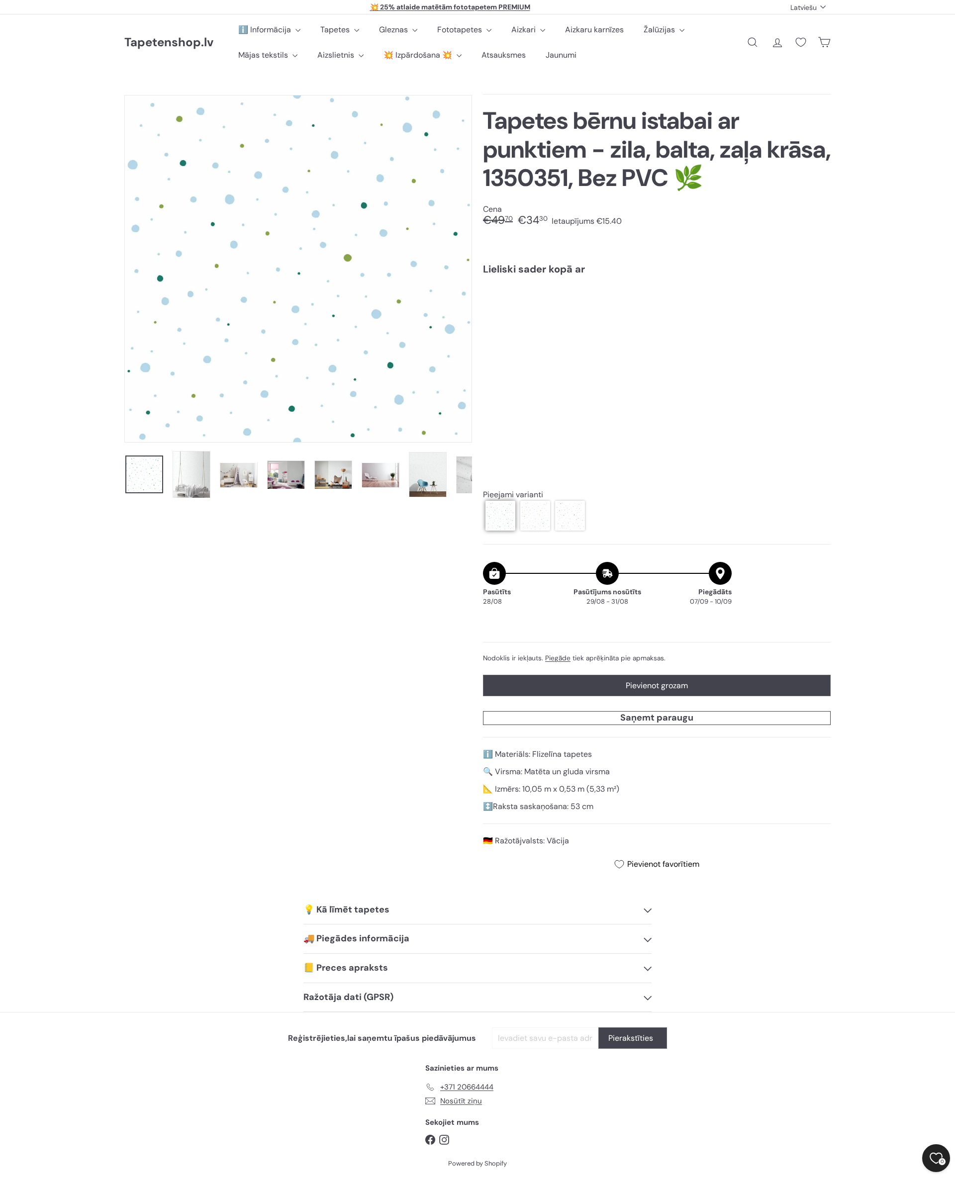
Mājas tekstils (264, 55)
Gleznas (394, 29)
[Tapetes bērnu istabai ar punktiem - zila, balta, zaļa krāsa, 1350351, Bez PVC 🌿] (657, 318)
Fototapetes (460, 29)
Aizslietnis (336, 55)
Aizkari (524, 29)
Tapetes (336, 29)
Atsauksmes (503, 55)
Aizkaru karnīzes (594, 29)
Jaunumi (561, 55)
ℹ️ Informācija (265, 29)
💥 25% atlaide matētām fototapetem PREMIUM (450, 6)
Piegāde (558, 658)
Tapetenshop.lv (168, 42)
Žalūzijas (660, 29)
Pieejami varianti (513, 494)
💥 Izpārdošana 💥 (418, 55)
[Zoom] (298, 268)
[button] (500, 516)
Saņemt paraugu (656, 718)
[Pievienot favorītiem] (817, 303)
